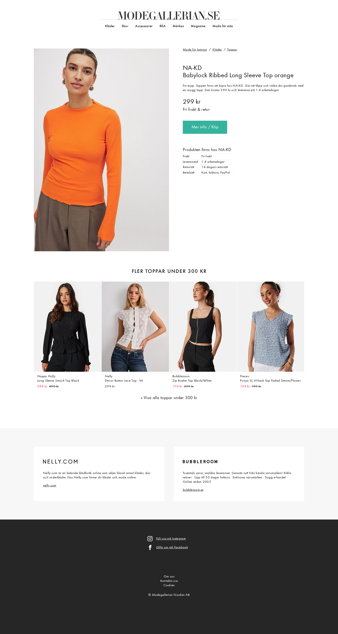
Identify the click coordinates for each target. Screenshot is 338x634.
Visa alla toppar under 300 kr (170, 398)
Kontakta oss (169, 581)
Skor (125, 26)
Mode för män (222, 26)
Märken (178, 26)
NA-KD (192, 68)
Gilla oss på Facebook (172, 547)
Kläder (110, 26)
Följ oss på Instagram (171, 538)
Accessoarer (143, 26)
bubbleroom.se (193, 490)
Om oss (169, 576)
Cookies (169, 585)
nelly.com (49, 485)
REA (163, 26)
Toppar (232, 49)
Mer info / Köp (205, 127)
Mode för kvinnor (195, 49)
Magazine (198, 26)
